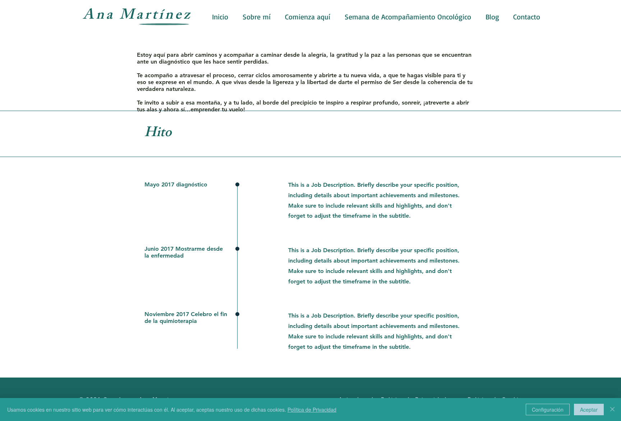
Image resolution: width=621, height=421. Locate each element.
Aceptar (589, 409)
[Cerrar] (612, 409)
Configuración (548, 409)
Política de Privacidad (312, 409)
